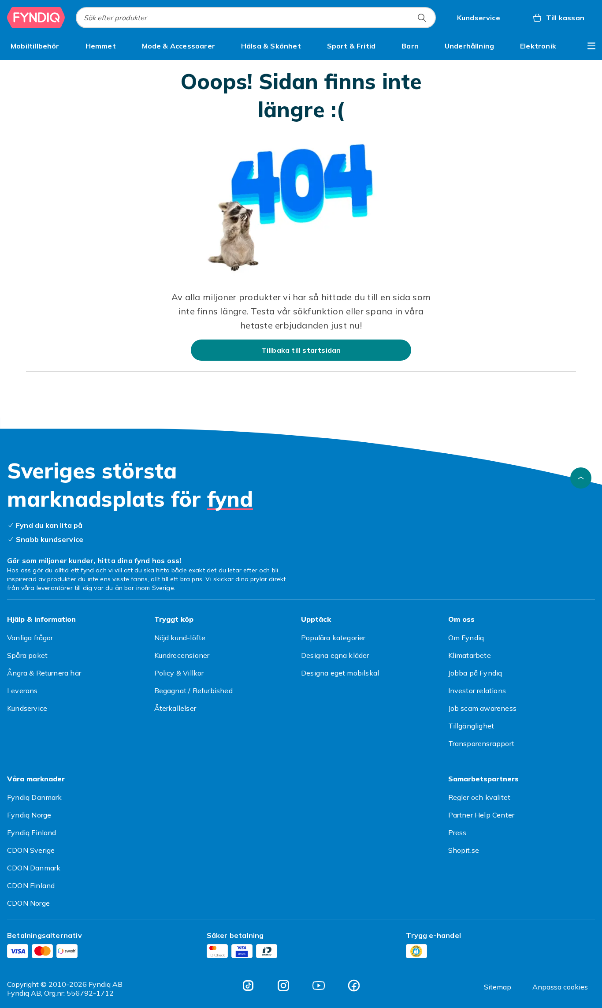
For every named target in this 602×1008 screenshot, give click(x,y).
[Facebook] (354, 985)
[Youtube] (319, 985)
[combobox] (256, 17)
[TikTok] (248, 985)
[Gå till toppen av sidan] (580, 478)
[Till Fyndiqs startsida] (36, 17)
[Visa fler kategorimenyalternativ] (591, 45)
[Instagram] (283, 985)
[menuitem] (35, 45)
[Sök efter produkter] (421, 17)
